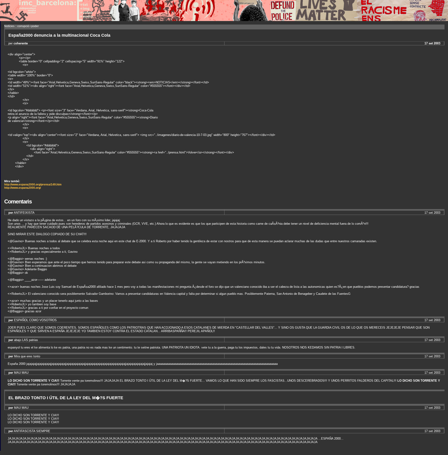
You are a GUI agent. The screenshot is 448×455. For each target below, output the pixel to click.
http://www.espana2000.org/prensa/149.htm (33, 184)
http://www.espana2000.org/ (22, 187)
